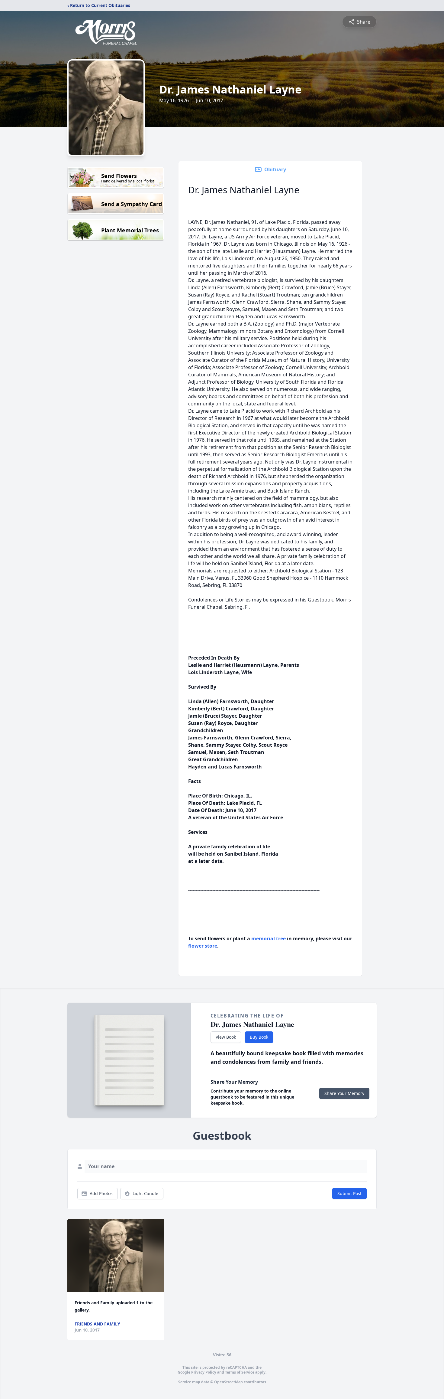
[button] (116, 1255)
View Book (226, 1037)
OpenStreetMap (228, 1381)
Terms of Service (239, 1372)
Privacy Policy (203, 1372)
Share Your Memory (344, 1093)
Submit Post (349, 1193)
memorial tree (268, 938)
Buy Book (259, 1037)
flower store (202, 945)
